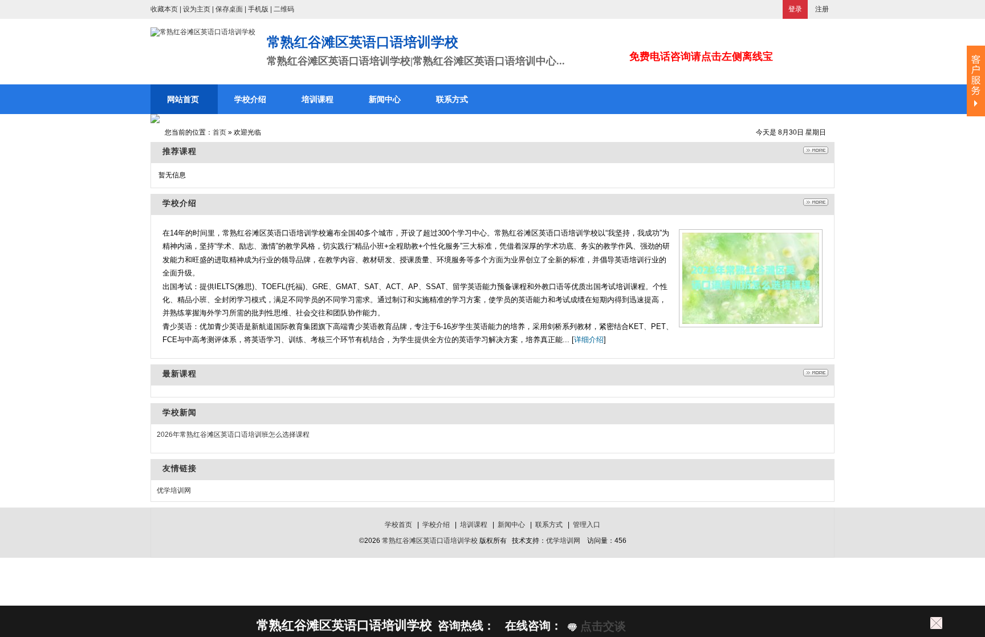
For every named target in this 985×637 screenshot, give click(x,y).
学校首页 (398, 525)
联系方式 (549, 525)
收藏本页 (164, 9)
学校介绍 (436, 525)
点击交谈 (601, 626)
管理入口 (586, 525)
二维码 (284, 9)
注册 (822, 9)
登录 (795, 9)
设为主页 (196, 9)
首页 (219, 132)
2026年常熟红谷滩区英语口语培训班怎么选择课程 (233, 435)
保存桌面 (229, 9)
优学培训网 (174, 490)
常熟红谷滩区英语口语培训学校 (430, 541)
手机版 (258, 9)
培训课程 (473, 525)
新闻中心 (511, 525)
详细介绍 (589, 339)
